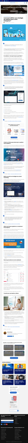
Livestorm (5, 234)
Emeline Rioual (6, 22)
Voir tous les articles (10, 336)
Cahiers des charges (3, 433)
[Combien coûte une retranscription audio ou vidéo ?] (8, 377)
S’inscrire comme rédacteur (18, 430)
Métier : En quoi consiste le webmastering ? (14, 326)
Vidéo (10, 16)
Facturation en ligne (3, 429)
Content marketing (7, 16)
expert (15, 201)
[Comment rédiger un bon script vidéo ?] (8, 366)
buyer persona (21, 117)
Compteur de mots (3, 430)
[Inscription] (18, 410)
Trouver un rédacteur (13, 45)
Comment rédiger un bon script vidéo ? (8, 370)
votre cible (17, 163)
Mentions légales (17, 437)
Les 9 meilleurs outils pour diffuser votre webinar (14, 121)
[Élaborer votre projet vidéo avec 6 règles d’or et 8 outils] (20, 377)
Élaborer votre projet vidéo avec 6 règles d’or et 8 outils (19, 382)
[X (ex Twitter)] (3, 424)
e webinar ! (22, 63)
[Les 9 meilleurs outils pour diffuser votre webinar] (20, 366)
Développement (17, 423)
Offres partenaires (17, 434)
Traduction (16, 420)
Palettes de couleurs (3, 437)
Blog (4, 16)
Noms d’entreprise (3, 436)
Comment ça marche (17, 429)
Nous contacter (16, 433)
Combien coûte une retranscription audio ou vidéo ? (7, 382)
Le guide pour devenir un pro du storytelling (14, 223)
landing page (9, 255)
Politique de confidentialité (18, 436)
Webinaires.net (20, 264)
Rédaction (16, 419)
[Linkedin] (1, 424)
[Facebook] (5, 424)
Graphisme (16, 422)
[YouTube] (6, 424)
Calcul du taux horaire (3, 434)
